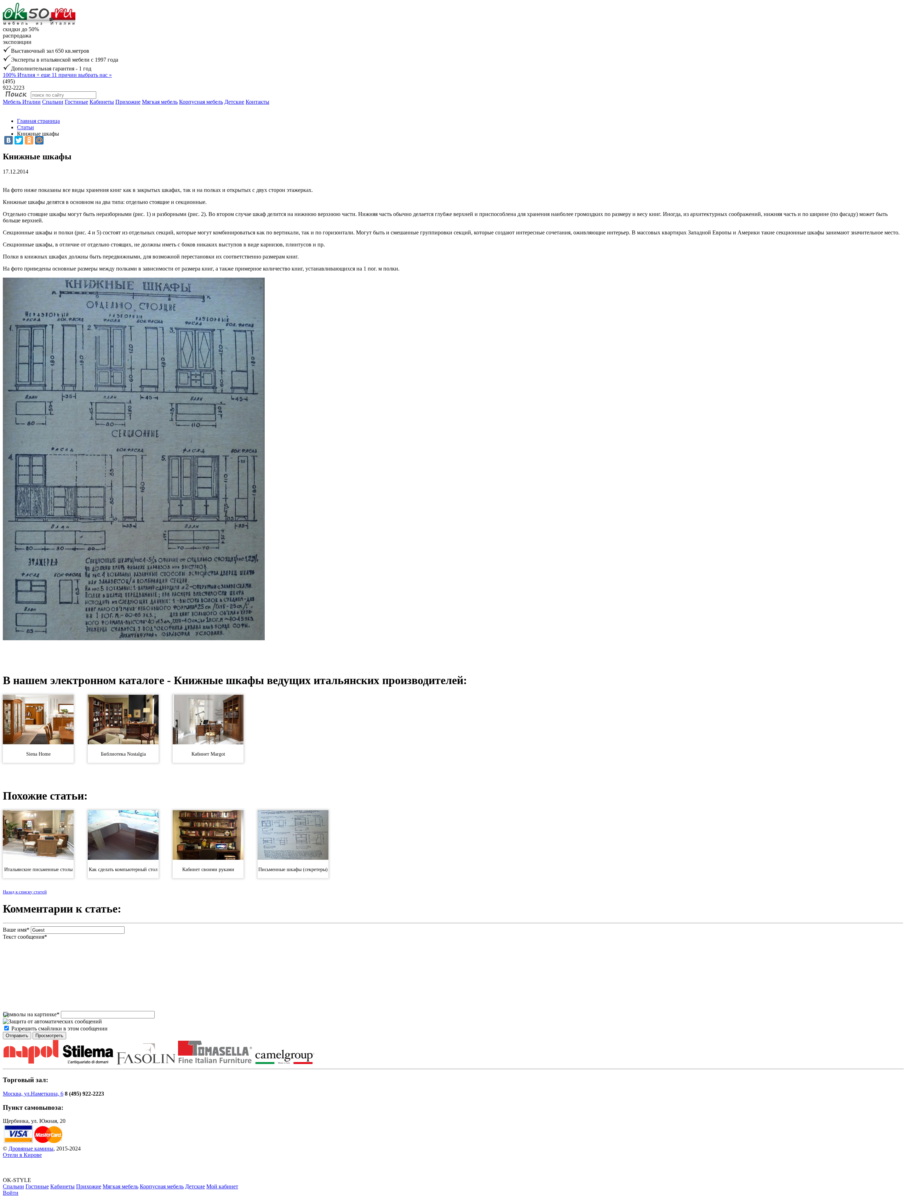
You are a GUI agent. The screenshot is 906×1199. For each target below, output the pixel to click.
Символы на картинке (31, 1014)
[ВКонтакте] (8, 140)
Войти (10, 1193)
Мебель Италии (22, 102)
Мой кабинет (222, 1186)
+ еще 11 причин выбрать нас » (57, 75)
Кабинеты (102, 102)
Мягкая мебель (160, 102)
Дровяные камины (30, 1149)
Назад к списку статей (25, 891)
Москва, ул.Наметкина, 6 (33, 1094)
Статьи (25, 127)
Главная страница (38, 121)
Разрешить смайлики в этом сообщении (59, 1028)
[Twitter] (19, 140)
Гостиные (76, 102)
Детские (234, 102)
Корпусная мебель (201, 102)
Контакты (257, 102)
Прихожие (128, 102)
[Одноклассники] (29, 140)
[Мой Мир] (39, 140)
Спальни (52, 102)
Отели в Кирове (22, 1155)
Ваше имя (16, 930)
